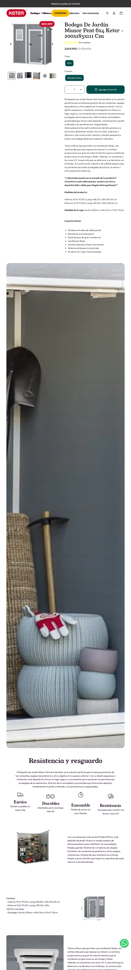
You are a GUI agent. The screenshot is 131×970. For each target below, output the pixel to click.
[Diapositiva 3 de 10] (28, 75)
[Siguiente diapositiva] (53, 44)
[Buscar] (107, 13)
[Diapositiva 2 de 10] (19, 75)
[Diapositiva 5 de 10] (44, 75)
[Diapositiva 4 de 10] (36, 75)
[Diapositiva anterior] (9, 44)
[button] (72, 42)
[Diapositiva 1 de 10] (11, 75)
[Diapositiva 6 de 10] (53, 75)
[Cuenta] (114, 13)
